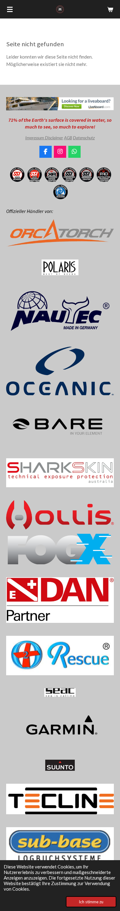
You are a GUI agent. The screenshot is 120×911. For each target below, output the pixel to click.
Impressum (35, 137)
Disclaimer (54, 137)
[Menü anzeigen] (10, 9)
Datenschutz (84, 137)
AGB (68, 137)
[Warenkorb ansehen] (110, 9)
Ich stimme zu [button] (91, 901)
